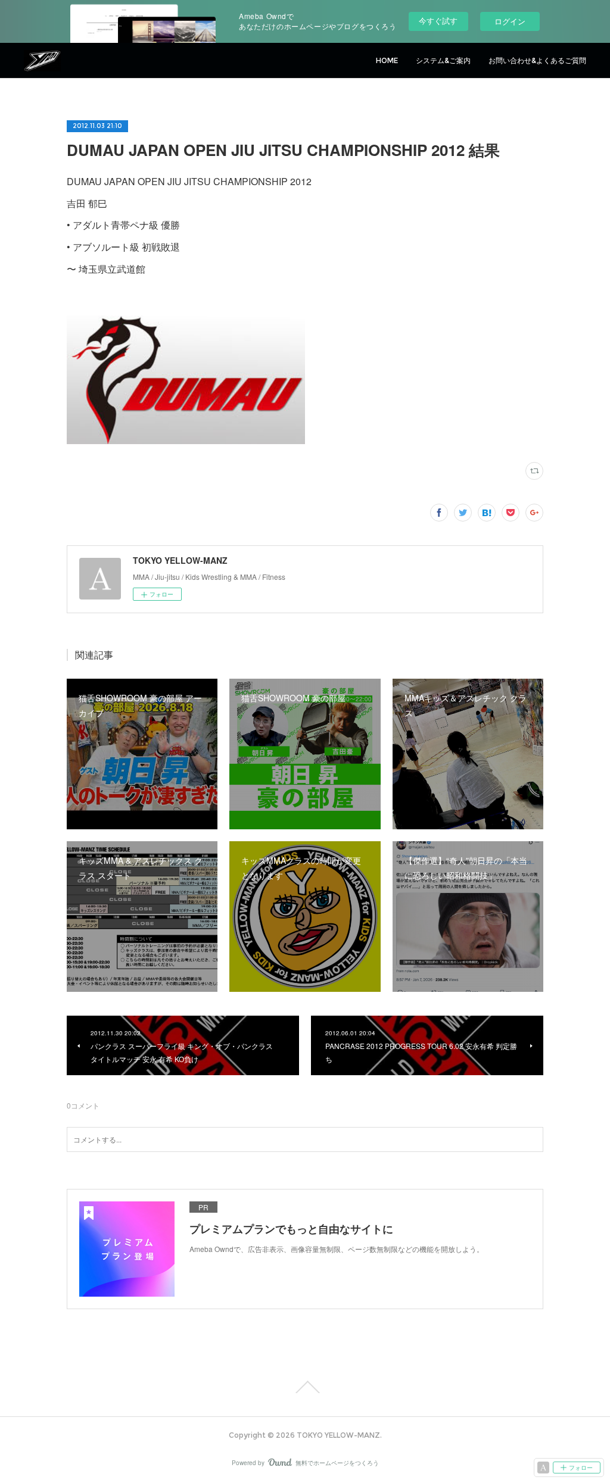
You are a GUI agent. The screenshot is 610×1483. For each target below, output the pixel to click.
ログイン (509, 21)
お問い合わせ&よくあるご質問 (537, 60)
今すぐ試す (438, 20)
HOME (387, 60)
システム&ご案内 (443, 60)
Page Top (305, 1387)
